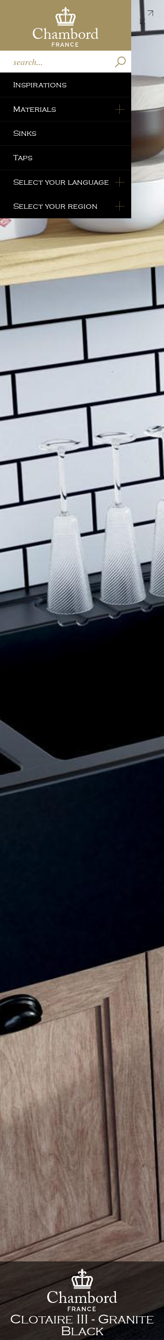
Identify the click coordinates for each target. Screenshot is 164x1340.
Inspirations (39, 85)
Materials (34, 109)
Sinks (24, 133)
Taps (22, 157)
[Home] (65, 25)
